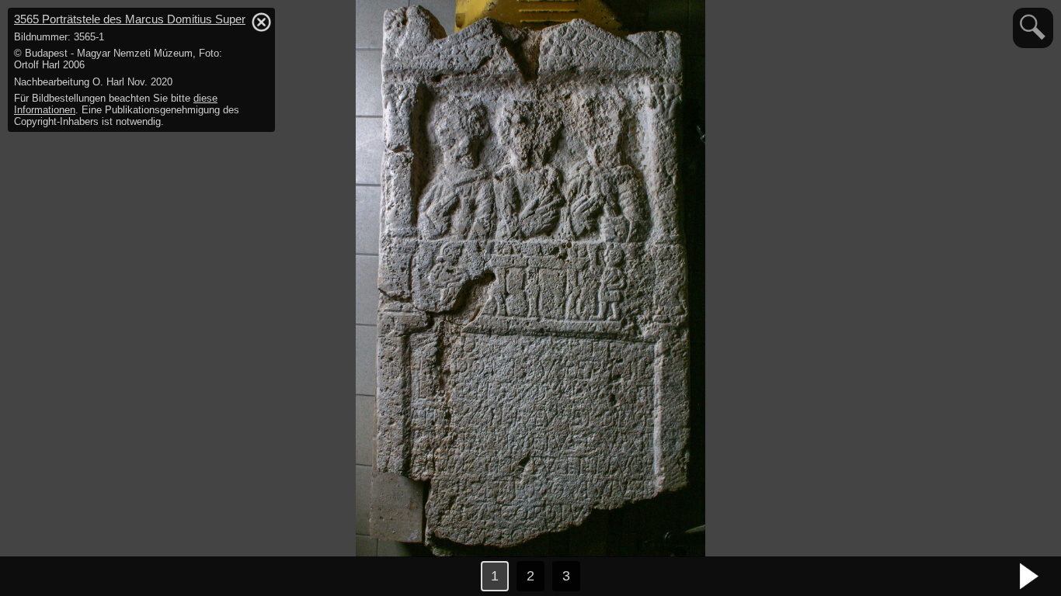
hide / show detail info (261, 22)
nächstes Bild (1030, 576)
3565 (129, 19)
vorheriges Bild (31, 576)
